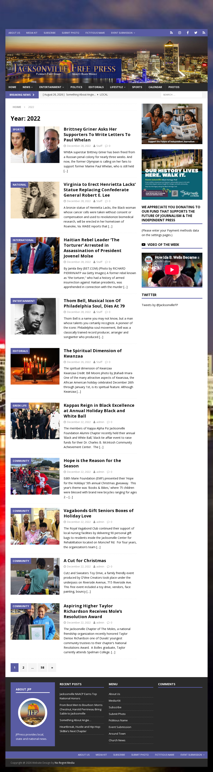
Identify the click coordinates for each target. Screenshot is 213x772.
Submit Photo (70, 32)
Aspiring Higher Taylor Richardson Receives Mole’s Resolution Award (93, 611)
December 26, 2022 (79, 362)
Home (12, 87)
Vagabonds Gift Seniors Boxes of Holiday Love (99, 513)
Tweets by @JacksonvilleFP (160, 305)
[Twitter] (195, 32)
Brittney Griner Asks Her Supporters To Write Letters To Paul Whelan (97, 134)
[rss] (204, 32)
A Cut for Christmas (85, 560)
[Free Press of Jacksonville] (106, 81)
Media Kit (31, 32)
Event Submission (122, 32)
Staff (99, 146)
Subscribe (50, 32)
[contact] (171, 32)
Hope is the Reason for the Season (92, 463)
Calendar (155, 87)
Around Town (117, 733)
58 (42, 667)
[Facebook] (187, 32)
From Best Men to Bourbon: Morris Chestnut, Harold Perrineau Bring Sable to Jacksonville (81, 709)
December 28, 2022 (79, 146)
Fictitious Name (95, 32)
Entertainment (50, 87)
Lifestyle (116, 87)
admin (100, 422)
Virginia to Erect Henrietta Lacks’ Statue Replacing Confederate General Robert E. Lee (100, 189)
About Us (14, 32)
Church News (117, 740)
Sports (137, 87)
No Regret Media (64, 763)
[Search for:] (181, 95)
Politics (76, 87)
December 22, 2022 (79, 422)
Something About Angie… (75, 720)
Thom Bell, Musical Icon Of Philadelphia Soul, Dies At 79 (94, 303)
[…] (66, 171)
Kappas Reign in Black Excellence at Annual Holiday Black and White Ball (99, 410)
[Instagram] (179, 32)
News (26, 87)
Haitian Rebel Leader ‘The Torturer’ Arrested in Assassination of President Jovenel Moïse (92, 248)
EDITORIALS (96, 87)
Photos (173, 87)
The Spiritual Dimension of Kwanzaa (93, 353)
